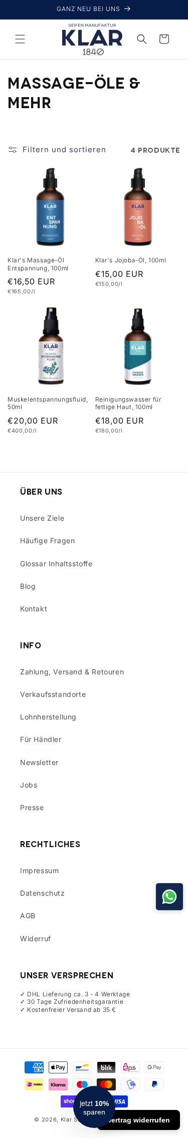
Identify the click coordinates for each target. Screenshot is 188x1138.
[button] (20, 39)
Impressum (39, 870)
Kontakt (33, 608)
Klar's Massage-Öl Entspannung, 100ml (38, 264)
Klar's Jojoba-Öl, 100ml (130, 260)
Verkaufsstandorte (53, 694)
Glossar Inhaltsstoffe (56, 563)
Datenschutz (42, 893)
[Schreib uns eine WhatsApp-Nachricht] (169, 896)
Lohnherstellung (48, 716)
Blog (28, 586)
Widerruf (35, 938)
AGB (28, 915)
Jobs (28, 785)
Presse (32, 807)
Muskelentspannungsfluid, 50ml (48, 403)
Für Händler (41, 739)
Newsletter (39, 762)
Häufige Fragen (47, 540)
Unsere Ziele (42, 518)
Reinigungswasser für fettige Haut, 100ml (128, 403)
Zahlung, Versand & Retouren (72, 671)
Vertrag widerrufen (138, 1120)
